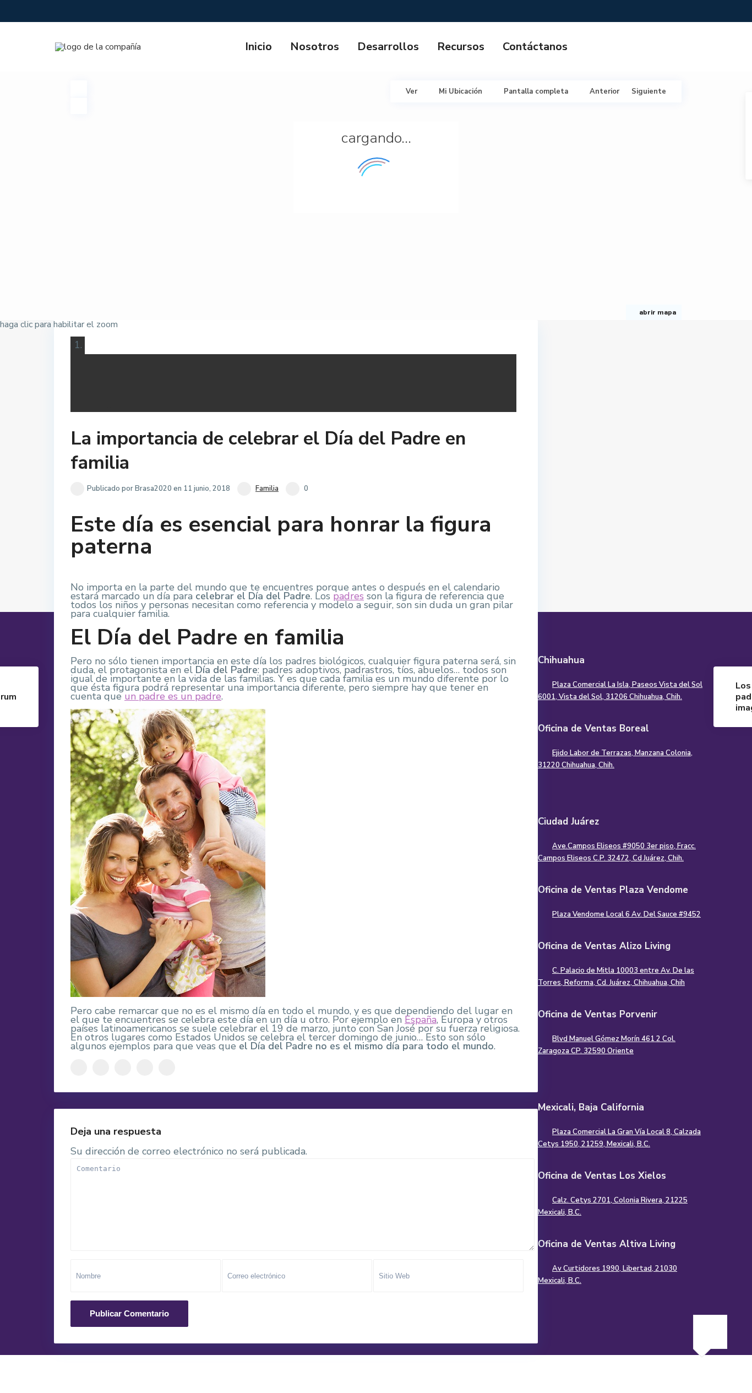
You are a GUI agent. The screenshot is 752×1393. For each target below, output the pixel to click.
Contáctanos (535, 46)
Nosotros (314, 46)
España (421, 1019)
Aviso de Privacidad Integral (634, 1376)
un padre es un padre (172, 696)
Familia (267, 489)
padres (348, 596)
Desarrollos (388, 46)
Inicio (258, 46)
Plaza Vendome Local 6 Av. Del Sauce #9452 (626, 914)
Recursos (460, 46)
